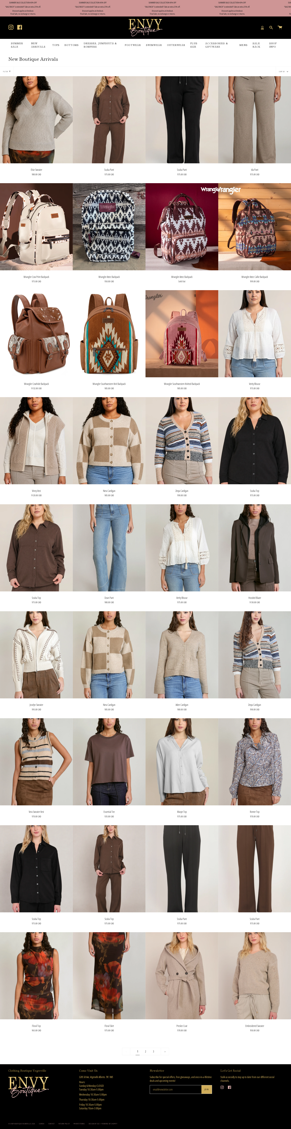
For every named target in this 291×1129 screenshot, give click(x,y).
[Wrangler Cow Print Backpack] (36, 226)
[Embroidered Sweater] (254, 975)
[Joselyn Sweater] (36, 654)
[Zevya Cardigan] (182, 440)
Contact (51, 1123)
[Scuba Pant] (109, 119)
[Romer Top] (254, 761)
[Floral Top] (36, 975)
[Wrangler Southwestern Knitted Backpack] (182, 333)
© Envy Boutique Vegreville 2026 (21, 1123)
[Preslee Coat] (182, 975)
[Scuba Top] (254, 440)
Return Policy (64, 1123)
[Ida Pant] (254, 119)
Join (206, 1089)
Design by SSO (94, 1123)
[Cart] (280, 27)
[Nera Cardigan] (109, 440)
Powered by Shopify (109, 1123)
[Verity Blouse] (254, 333)
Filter (5, 71)
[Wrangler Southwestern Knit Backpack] (109, 333)
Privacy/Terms (79, 1123)
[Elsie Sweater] (36, 119)
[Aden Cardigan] (182, 654)
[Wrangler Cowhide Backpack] (36, 333)
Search (41, 1123)
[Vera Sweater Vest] (36, 761)
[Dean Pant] (109, 547)
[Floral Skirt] (109, 975)
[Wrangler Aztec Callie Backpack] (254, 226)
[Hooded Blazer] (254, 547)
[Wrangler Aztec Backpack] (109, 226)
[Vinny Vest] (36, 440)
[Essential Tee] (109, 761)
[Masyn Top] (182, 761)
